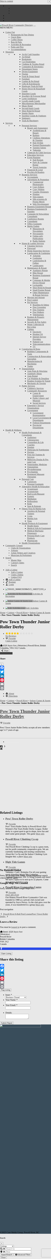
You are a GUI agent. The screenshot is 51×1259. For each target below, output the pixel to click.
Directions (13, 696)
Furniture (26, 79)
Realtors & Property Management (35, 318)
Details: (8, 1013)
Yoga (29, 521)
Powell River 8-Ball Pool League (17, 914)
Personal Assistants (35, 484)
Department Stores (30, 69)
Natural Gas (38, 342)
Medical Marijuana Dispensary (35, 532)
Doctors (30, 452)
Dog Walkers (38, 312)
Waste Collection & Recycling (35, 325)
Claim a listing (17, 11)
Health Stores (33, 526)
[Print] (25, 688)
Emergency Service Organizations (35, 406)
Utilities (30, 329)
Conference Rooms (35, 219)
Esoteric (30, 496)
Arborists (37, 256)
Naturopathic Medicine (37, 464)
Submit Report (6, 1023)
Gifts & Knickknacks (31, 84)
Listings (10, 612)
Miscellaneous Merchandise (34, 103)
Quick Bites (16, 37)
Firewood (31, 248)
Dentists (30, 447)
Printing (36, 194)
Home (2, 612)
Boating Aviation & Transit (38, 381)
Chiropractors (33, 440)
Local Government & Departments (42, 419)
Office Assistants (34, 224)
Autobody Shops (34, 373)
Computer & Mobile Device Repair (41, 281)
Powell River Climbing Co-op (21, 839)
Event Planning (33, 157)
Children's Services (35, 388)
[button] (6, 27)
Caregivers (31, 482)
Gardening (37, 258)
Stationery (26, 118)
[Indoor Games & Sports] (19, 601)
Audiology (31, 437)
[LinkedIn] (25, 676)
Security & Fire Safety (36, 322)
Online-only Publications (38, 237)
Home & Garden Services (33, 243)
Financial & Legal (35, 170)
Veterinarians (38, 315)
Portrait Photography (41, 145)
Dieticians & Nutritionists (38, 450)
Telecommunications (41, 344)
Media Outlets (33, 226)
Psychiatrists (32, 472)
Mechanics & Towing (36, 383)
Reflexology (32, 501)
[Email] (25, 684)
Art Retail (26, 57)
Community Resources (37, 391)
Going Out (10, 32)
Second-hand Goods (30, 108)
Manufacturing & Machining (34, 362)
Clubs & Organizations (21, 548)
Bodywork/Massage (35, 494)
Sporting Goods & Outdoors (34, 116)
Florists (25, 74)
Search (8, 558)
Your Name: (11, 1000)
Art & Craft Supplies (31, 54)
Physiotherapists (34, 469)
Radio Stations (39, 241)
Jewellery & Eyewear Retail (34, 96)
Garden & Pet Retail (30, 81)
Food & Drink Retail (31, 76)
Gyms (29, 516)
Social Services (39, 403)
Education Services (35, 155)
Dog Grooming (39, 307)
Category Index (17, 563)
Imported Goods (29, 94)
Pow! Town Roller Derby (19, 818)
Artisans (14, 550)
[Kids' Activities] (15, 608)
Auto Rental (32, 376)
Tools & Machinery (30, 121)
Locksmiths (38, 285)
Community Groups (14, 545)
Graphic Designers (41, 192)
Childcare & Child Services (39, 152)
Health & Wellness (13, 430)
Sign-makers (38, 197)
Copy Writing (38, 189)
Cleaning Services (35, 246)
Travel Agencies (40, 167)
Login (11, 20)
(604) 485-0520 (12, 895)
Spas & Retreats (34, 506)
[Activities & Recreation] (18, 594)
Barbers (36, 135)
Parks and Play (17, 47)
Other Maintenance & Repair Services (41, 293)
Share (6, 651)
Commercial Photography (38, 183)
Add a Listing (11, 6)
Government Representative (39, 414)
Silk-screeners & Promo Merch (40, 200)
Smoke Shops (28, 113)
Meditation (31, 499)
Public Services (28, 386)
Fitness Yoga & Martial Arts (34, 509)
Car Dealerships (28, 62)
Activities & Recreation (21, 44)
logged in (15, 927)
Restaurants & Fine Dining (22, 35)
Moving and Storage (36, 297)
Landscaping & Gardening (38, 253)
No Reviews (10, 636)
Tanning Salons (39, 148)
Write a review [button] (6, 653)
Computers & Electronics (32, 66)
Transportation (28, 369)
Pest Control (32, 300)
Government (32, 410)
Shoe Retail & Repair (31, 111)
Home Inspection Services (38, 251)
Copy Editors (38, 187)
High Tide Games (15, 861)
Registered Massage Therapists (35, 475)
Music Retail (27, 106)
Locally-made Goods (31, 101)
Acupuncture (32, 491)
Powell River (22, 612)
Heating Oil (38, 334)
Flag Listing (5, 990)
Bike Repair (38, 273)
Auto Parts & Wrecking (37, 371)
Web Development (41, 204)
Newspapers (38, 233)
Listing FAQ (16, 13)
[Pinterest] (25, 680)
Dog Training (38, 310)
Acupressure (32, 489)
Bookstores (26, 59)
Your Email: (11, 1005)
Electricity (37, 332)
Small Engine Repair (41, 290)
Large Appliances (29, 98)
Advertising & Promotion (38, 179)
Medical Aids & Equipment (39, 528)
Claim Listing (11, 641)
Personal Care (28, 479)
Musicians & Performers (21, 555)
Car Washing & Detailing (38, 378)
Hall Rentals (38, 160)
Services (9, 123)
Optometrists (32, 467)
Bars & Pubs (16, 42)
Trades (30, 366)
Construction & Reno (31, 349)
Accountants (32, 177)
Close (3, 1258)
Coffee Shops (17, 39)
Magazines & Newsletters (38, 230)
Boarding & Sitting (41, 305)
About (11, 693)
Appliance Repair (40, 270)
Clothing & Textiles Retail (33, 64)
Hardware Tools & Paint (32, 86)
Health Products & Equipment (35, 523)
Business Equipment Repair (39, 206)
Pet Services (32, 302)
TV (34, 346)
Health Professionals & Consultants (31, 433)
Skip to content (6, 1)
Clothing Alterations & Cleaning (41, 139)
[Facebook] (25, 668)
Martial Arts (32, 518)
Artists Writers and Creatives (23, 553)
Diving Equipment (30, 71)
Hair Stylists (38, 143)
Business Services (29, 175)
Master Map (16, 560)
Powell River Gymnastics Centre (23, 887)
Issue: (8, 995)
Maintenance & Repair (37, 268)
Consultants (32, 221)
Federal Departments (41, 423)
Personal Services (29, 125)
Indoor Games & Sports (40, 612)
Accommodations (18, 49)
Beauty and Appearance (37, 128)
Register (12, 18)
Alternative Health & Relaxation (36, 486)
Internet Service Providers (39, 338)
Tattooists (37, 150)
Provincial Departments (38, 426)
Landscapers (38, 265)
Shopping (9, 52)
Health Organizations (31, 543)
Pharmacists (32, 540)
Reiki (29, 504)
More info (40, 834)
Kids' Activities (31, 608)
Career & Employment (38, 394)
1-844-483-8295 (12, 870)
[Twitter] (25, 672)
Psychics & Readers (35, 172)
